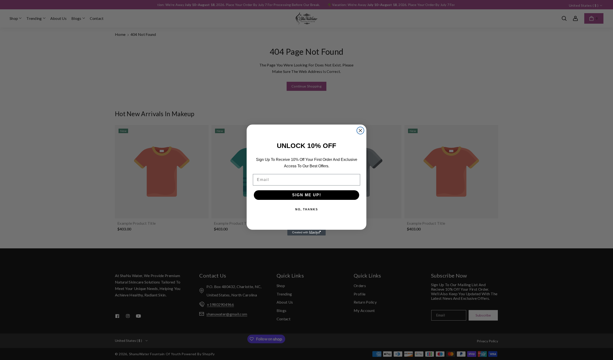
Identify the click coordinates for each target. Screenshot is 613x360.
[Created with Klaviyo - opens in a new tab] (306, 232)
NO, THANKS (306, 209)
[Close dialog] (360, 130)
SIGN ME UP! (306, 195)
